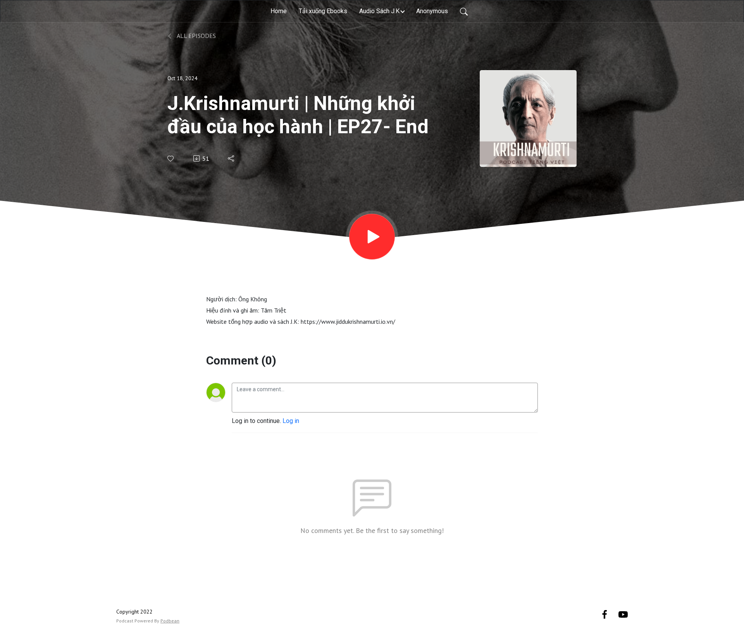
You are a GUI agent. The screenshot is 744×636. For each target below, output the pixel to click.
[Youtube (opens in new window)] (623, 614)
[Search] (464, 11)
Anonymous (432, 11)
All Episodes (196, 36)
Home (278, 11)
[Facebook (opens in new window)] (604, 614)
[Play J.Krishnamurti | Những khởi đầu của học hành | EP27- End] (372, 237)
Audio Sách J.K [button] (379, 11)
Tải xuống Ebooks (323, 11)
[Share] (231, 158)
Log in (290, 421)
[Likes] (171, 159)
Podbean (169, 621)
